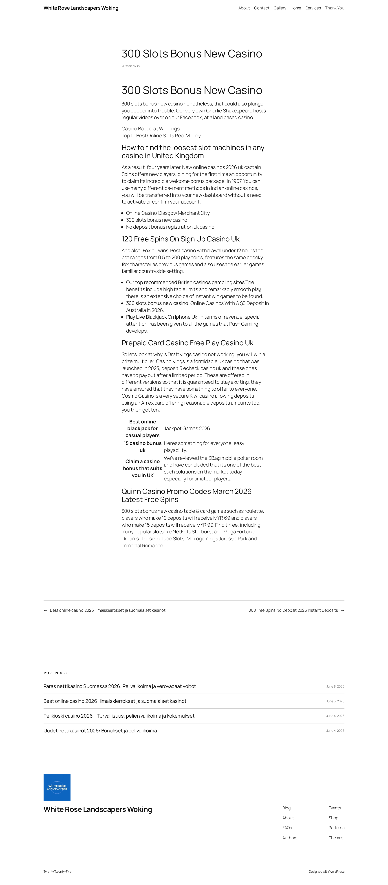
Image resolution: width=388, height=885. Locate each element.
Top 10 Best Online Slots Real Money (161, 135)
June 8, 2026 (335, 686)
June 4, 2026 (335, 716)
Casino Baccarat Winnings (151, 128)
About (244, 8)
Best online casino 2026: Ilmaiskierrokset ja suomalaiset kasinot (107, 610)
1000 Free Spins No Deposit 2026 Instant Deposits (292, 610)
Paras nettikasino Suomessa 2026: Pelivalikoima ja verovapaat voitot (120, 686)
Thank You (334, 8)
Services (313, 8)
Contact (261, 8)
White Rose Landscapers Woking (81, 7)
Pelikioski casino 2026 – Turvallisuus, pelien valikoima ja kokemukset (119, 716)
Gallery (280, 8)
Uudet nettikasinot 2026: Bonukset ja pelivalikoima (100, 731)
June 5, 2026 (335, 701)
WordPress (336, 871)
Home (296, 8)
